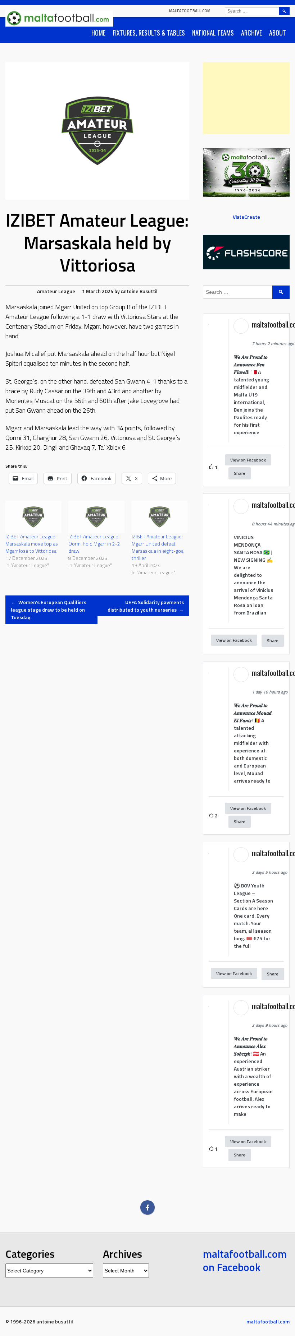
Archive (251, 32)
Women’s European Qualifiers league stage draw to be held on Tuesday (48, 609)
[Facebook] (147, 1207)
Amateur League (56, 291)
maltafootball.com (189, 11)
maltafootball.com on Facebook (245, 1260)
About (277, 32)
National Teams (213, 32)
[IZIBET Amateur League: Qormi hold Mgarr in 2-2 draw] (96, 517)
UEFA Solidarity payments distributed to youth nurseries (146, 605)
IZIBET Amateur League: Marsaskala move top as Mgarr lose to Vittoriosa (31, 544)
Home (98, 32)
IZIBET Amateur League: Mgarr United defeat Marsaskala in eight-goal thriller (158, 547)
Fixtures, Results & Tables (149, 32)
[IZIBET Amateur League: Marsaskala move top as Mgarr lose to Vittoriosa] (33, 517)
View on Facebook (248, 459)
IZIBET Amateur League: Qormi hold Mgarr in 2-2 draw (94, 544)
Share (239, 473)
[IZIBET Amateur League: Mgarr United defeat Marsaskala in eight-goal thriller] (159, 517)
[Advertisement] (246, 98)
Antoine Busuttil (139, 291)
